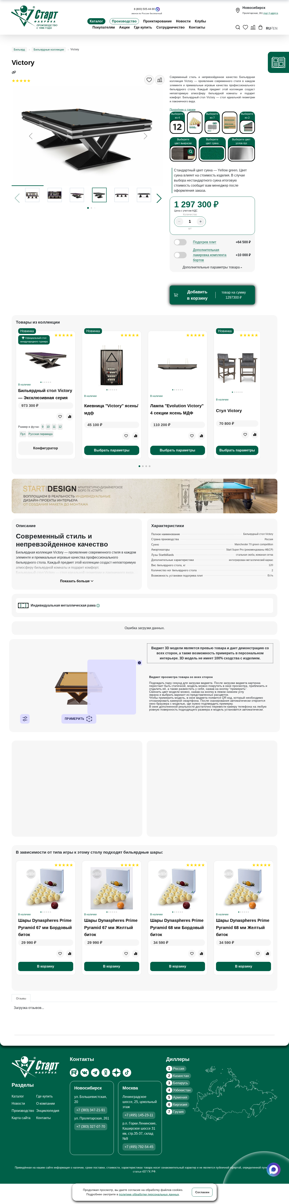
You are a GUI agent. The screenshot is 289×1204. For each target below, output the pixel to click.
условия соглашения (218, 620)
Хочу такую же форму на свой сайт (214, 651)
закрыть (213, 637)
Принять (213, 628)
